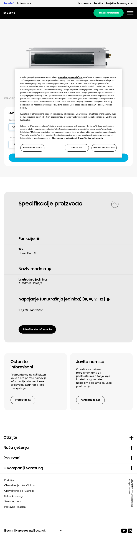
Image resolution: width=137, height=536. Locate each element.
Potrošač (9, 3)
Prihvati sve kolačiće (104, 148)
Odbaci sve (77, 148)
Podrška (98, 3)
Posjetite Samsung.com (119, 3)
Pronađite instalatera (108, 13)
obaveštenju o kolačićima (70, 77)
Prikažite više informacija (37, 329)
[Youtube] (124, 530)
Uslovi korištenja (13, 496)
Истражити (84, 3)
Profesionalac (24, 3)
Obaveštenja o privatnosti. (90, 138)
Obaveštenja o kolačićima (64, 138)
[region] (68, 113)
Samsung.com (12, 501)
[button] (68, 438)
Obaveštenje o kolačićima (19, 485)
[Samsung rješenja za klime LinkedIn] (130, 530)
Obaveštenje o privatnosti (19, 490)
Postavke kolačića (32, 148)
